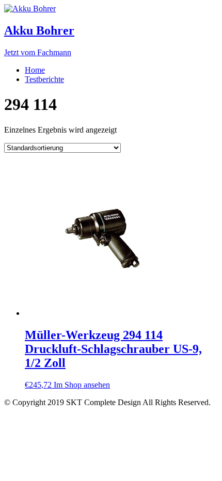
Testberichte (44, 79)
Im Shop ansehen (82, 384)
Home (35, 70)
